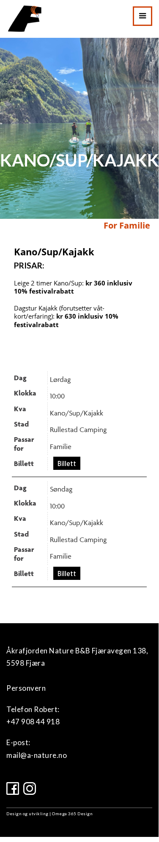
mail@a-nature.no (36, 755)
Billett (67, 463)
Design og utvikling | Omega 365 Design (49, 813)
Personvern (26, 688)
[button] (142, 16)
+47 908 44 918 (33, 721)
